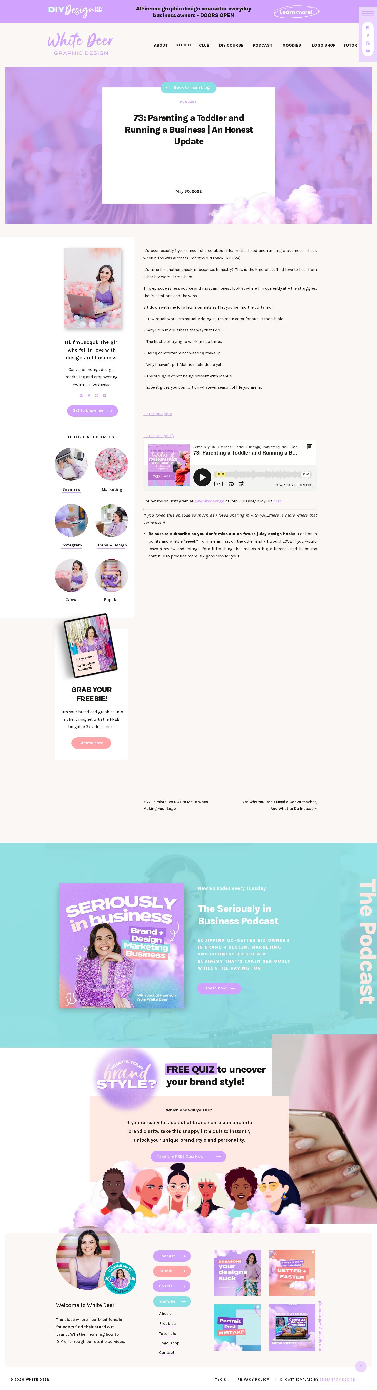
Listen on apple (157, 413)
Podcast (188, 102)
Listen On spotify (158, 435)
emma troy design (338, 1379)
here (277, 501)
